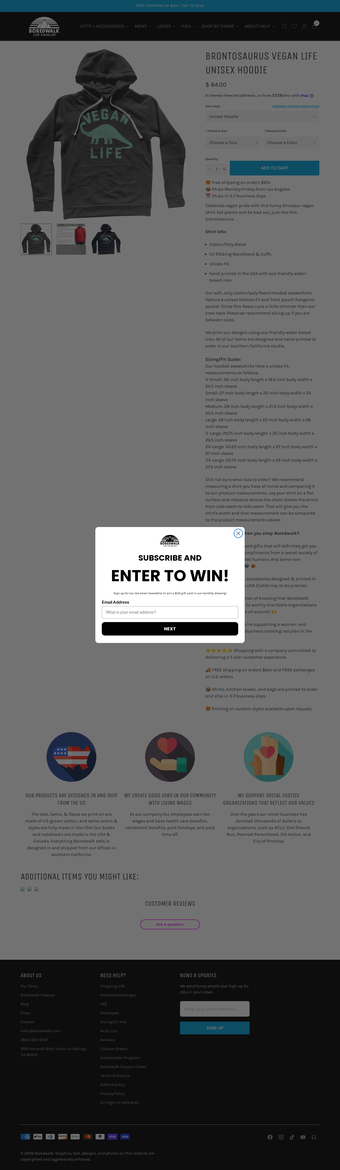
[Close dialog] (238, 533)
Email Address (115, 602)
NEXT (170, 629)
